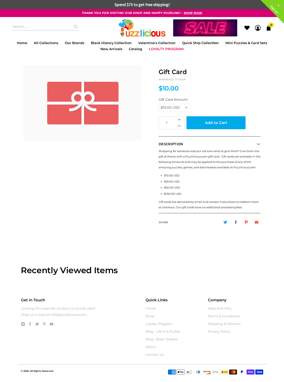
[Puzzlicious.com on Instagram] (23, 325)
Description (171, 144)
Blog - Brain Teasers (162, 339)
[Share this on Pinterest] (246, 222)
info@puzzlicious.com (69, 315)
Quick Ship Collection (200, 43)
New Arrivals (111, 49)
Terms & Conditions (224, 316)
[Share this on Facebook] (236, 222)
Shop (150, 316)
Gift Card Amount (173, 100)
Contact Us (155, 355)
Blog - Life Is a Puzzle (163, 332)
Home (22, 43)
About (151, 347)
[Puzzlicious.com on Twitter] (37, 325)
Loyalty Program (166, 49)
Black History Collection (111, 43)
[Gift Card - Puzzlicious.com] (82, 103)
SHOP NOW (193, 13)
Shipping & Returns (224, 324)
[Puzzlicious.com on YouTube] (51, 325)
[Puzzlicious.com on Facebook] (30, 325)
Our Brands (74, 43)
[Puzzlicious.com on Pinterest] (44, 325)
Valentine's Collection (156, 43)
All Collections (46, 43)
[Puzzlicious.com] (142, 28)
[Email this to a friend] (257, 222)
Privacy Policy (219, 332)
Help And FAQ (219, 308)
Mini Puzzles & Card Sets (246, 43)
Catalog (135, 49)
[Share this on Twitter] (225, 222)
